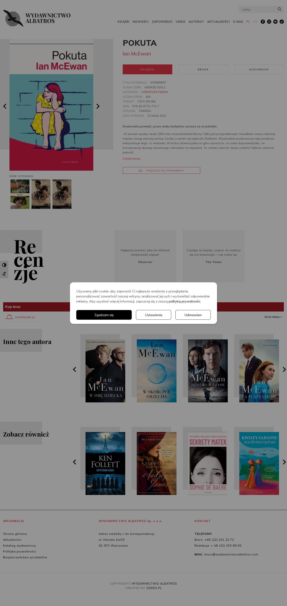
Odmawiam (193, 315)
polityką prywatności (184, 301)
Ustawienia (153, 315)
